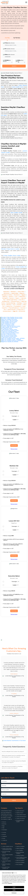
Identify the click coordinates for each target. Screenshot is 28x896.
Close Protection (12, 309)
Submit (14, 800)
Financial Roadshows (14, 308)
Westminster (7, 293)
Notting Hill (4, 298)
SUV (5, 309)
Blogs (3, 825)
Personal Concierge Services (6, 852)
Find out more (14, 449)
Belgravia (22, 293)
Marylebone (17, 295)
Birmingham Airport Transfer (20, 821)
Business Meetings (11, 303)
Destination (4, 829)
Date (6, 54)
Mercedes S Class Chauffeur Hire (6, 868)
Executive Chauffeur (20, 862)
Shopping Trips (5, 301)
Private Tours (20, 309)
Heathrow (5, 296)
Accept (14, 887)
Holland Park (22, 296)
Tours (14, 304)
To (5, 48)
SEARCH (14, 66)
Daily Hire (9, 304)
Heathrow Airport (19, 812)
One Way (7, 37)
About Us (4, 821)
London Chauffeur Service (7, 846)
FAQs (3, 827)
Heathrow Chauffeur (20, 846)
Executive (23, 308)
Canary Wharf (21, 291)
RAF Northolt (22, 311)
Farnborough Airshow (12, 299)
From (6, 42)
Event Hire (21, 299)
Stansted (11, 298)
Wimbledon (13, 291)
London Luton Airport (20, 818)
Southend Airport (7, 311)
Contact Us (4, 840)
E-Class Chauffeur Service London (12, 255)
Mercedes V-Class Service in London (10, 249)
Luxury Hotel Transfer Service (6, 861)
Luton (16, 296)
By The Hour (17, 37)
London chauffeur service (18, 87)
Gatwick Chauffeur (20, 848)
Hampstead (6, 291)
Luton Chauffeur (19, 850)
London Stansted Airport (21, 816)
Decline (14, 890)
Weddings (19, 303)
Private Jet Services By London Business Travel (7, 849)
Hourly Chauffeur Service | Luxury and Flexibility (21, 858)
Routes (3, 838)
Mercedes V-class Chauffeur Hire (6, 858)
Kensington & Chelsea (7, 295)
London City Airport (20, 810)
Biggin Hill (15, 311)
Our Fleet (4, 832)
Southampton (17, 306)
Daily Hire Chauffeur (20, 860)
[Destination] (7, 831)
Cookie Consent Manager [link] (6, 872)
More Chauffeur (19, 864)
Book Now (14, 445)
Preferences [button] (10, 883)
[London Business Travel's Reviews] (14, 740)
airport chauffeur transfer (16, 212)
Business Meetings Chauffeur (20, 853)
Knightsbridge (14, 293)
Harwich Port (9, 306)
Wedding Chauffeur (20, 855)
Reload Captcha (6, 797)
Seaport (17, 298)
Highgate (23, 295)
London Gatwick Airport (21, 814)
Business (19, 304)
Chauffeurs (4, 836)
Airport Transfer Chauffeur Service (7, 855)
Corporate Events (15, 301)
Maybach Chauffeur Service (6, 865)
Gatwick (11, 296)
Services (4, 834)
